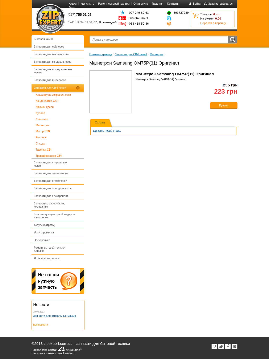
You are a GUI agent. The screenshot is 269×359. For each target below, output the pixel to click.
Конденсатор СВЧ (47, 100)
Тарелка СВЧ (44, 149)
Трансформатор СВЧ (49, 155)
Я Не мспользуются (46, 258)
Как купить (87, 3)
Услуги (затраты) (44, 225)
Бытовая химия (43, 39)
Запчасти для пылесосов (50, 80)
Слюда (40, 143)
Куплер (40, 113)
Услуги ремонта (44, 232)
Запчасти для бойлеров (49, 46)
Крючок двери (45, 107)
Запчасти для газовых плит (51, 54)
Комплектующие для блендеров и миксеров (54, 216)
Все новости (40, 324)
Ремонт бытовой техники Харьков (49, 249)
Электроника (42, 240)
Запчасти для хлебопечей (50, 180)
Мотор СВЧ (43, 131)
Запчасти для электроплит (51, 195)
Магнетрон (42, 125)
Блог (72, 7)
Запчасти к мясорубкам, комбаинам (49, 205)
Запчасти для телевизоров (51, 173)
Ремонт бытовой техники (113, 3)
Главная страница (100, 54)
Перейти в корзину (213, 23)
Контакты (173, 3)
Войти (196, 3)
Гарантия (157, 3)
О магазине (140, 3)
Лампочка (42, 119)
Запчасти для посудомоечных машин (53, 71)
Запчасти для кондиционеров (52, 61)
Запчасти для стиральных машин (50, 164)
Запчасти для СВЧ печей (50, 87)
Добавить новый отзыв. (107, 130)
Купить (223, 105)
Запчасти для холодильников (53, 188)
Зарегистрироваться (221, 3)
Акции (72, 3)
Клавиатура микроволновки (53, 94)
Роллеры (41, 137)
